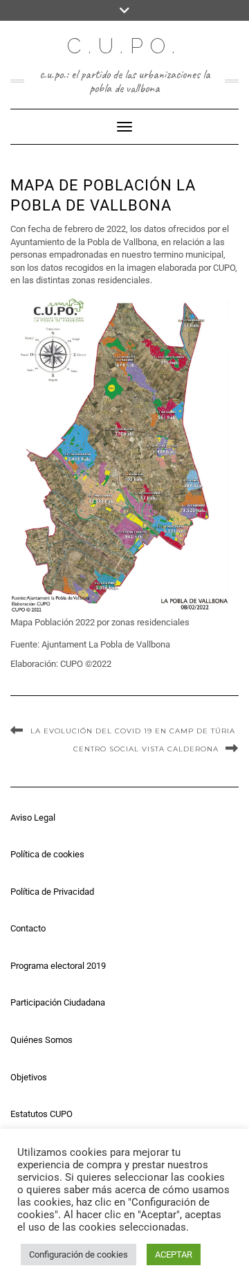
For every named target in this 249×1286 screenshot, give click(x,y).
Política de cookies (47, 854)
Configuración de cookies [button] (78, 1254)
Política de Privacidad (52, 891)
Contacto (28, 928)
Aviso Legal (32, 817)
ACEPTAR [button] (173, 1254)
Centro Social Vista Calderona (146, 748)
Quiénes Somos (41, 1040)
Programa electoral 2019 (58, 966)
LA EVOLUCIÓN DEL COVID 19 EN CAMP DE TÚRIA (132, 730)
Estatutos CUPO (41, 1114)
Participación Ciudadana (57, 1002)
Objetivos (28, 1077)
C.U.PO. (124, 46)
